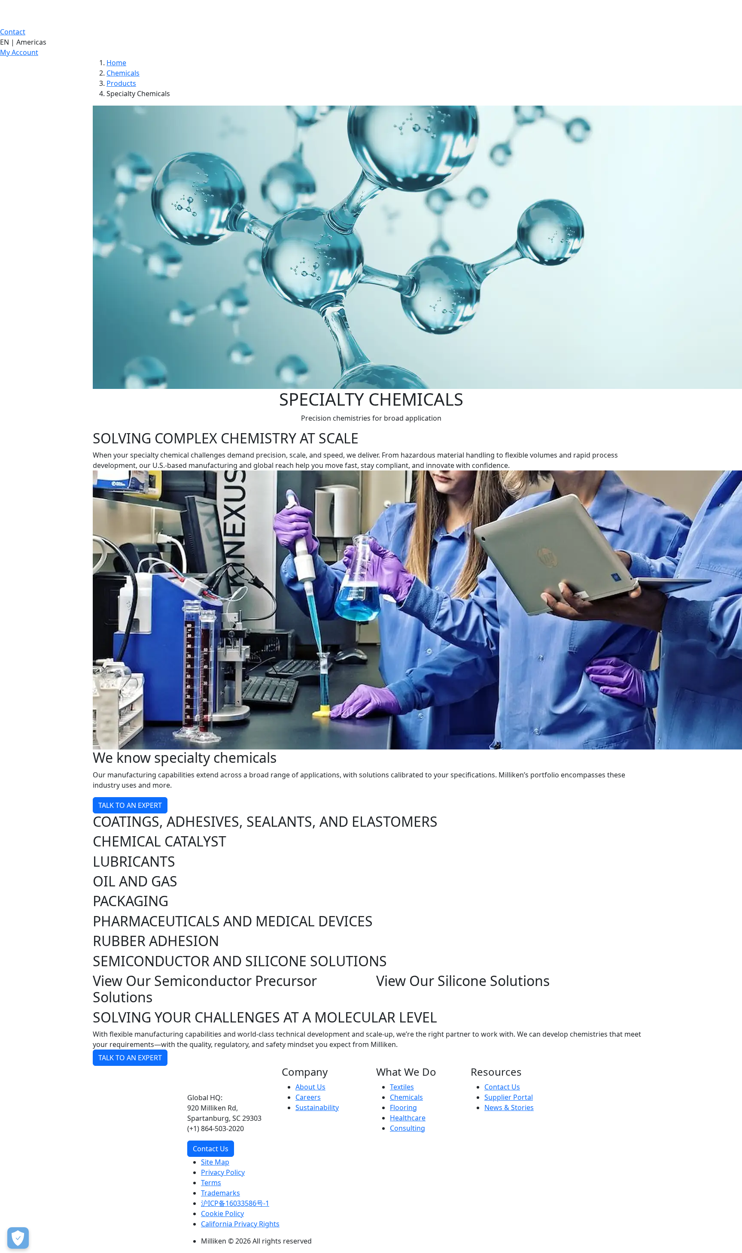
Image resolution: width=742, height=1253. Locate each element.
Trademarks (220, 1193)
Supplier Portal (508, 1097)
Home (116, 62)
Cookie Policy (222, 1213)
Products (121, 83)
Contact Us (210, 1148)
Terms (211, 1182)
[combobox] (371, 42)
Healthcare (408, 1118)
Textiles (402, 1087)
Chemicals (123, 73)
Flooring (403, 1107)
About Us (310, 1087)
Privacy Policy (223, 1172)
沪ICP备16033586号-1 (235, 1203)
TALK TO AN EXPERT (130, 805)
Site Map (215, 1162)
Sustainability (317, 1107)
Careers (308, 1097)
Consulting (407, 1128)
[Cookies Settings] (18, 1238)
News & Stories (509, 1107)
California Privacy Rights (240, 1224)
